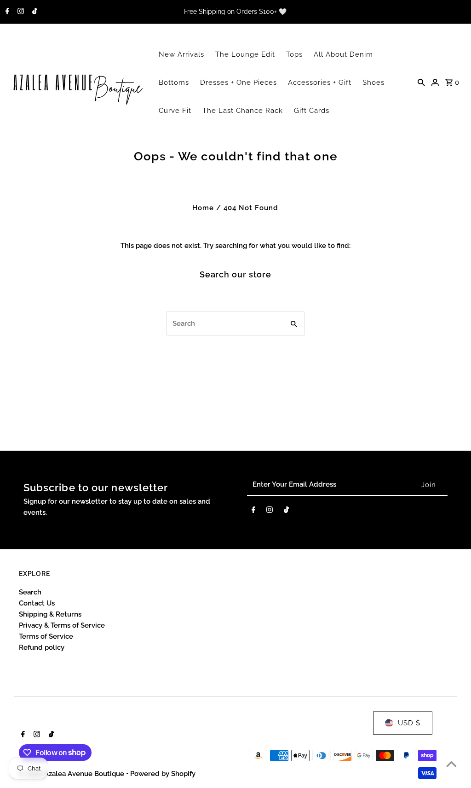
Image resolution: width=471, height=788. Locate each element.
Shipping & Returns (50, 614)
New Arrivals (181, 54)
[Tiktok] (33, 12)
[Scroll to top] (451, 763)
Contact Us (37, 603)
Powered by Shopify (162, 774)
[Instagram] (19, 12)
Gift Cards (311, 110)
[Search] (421, 82)
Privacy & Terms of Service (62, 625)
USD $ (409, 723)
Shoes (373, 82)
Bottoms (174, 82)
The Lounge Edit (245, 54)
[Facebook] (6, 12)
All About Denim (343, 54)
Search (30, 592)
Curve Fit (175, 110)
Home (203, 208)
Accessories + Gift (319, 82)
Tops (294, 54)
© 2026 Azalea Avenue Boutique (72, 774)
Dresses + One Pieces (238, 82)
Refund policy (41, 647)
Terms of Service (46, 636)
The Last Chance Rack (242, 110)
